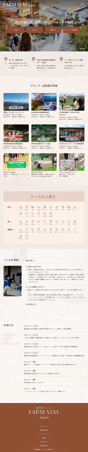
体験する (53, 30)
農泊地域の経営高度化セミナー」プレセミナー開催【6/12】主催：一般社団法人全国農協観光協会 (54, 356)
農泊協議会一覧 (44, 430)
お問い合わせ (44, 442)
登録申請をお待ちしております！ (34, 382)
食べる (35, 30)
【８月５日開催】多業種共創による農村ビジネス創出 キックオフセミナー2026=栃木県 (51, 338)
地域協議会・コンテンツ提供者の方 (44, 449)
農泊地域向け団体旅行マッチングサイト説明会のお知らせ (42, 374)
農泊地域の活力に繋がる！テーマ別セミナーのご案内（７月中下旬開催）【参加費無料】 (51, 347)
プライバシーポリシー (44, 434)
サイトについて (44, 426)
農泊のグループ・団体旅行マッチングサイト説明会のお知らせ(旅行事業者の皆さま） (50, 365)
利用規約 (44, 438)
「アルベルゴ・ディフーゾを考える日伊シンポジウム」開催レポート (45, 391)
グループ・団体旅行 (71, 30)
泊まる (16, 30)
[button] (80, 48)
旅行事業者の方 (44, 445)
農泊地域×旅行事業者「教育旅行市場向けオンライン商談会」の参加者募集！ (48, 329)
